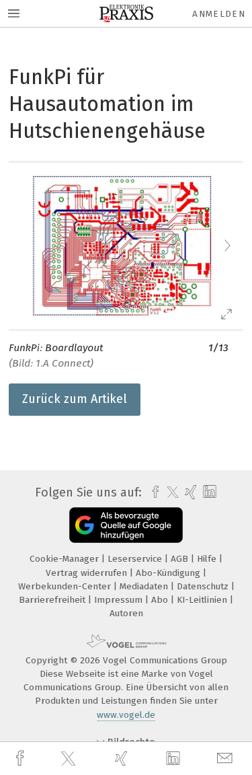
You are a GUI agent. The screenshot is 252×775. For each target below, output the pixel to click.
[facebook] (21, 758)
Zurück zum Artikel (74, 399)
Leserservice (136, 558)
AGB (181, 558)
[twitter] (70, 758)
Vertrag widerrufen (88, 573)
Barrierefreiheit (53, 599)
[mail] (226, 758)
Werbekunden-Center (66, 586)
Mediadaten (145, 586)
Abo (161, 599)
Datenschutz (204, 586)
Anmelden (218, 14)
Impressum (119, 599)
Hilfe (208, 558)
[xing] (123, 758)
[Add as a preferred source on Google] (126, 525)
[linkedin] (175, 759)
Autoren (126, 613)
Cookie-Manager (65, 558)
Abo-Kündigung (169, 573)
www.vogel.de (126, 715)
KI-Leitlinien (203, 599)
